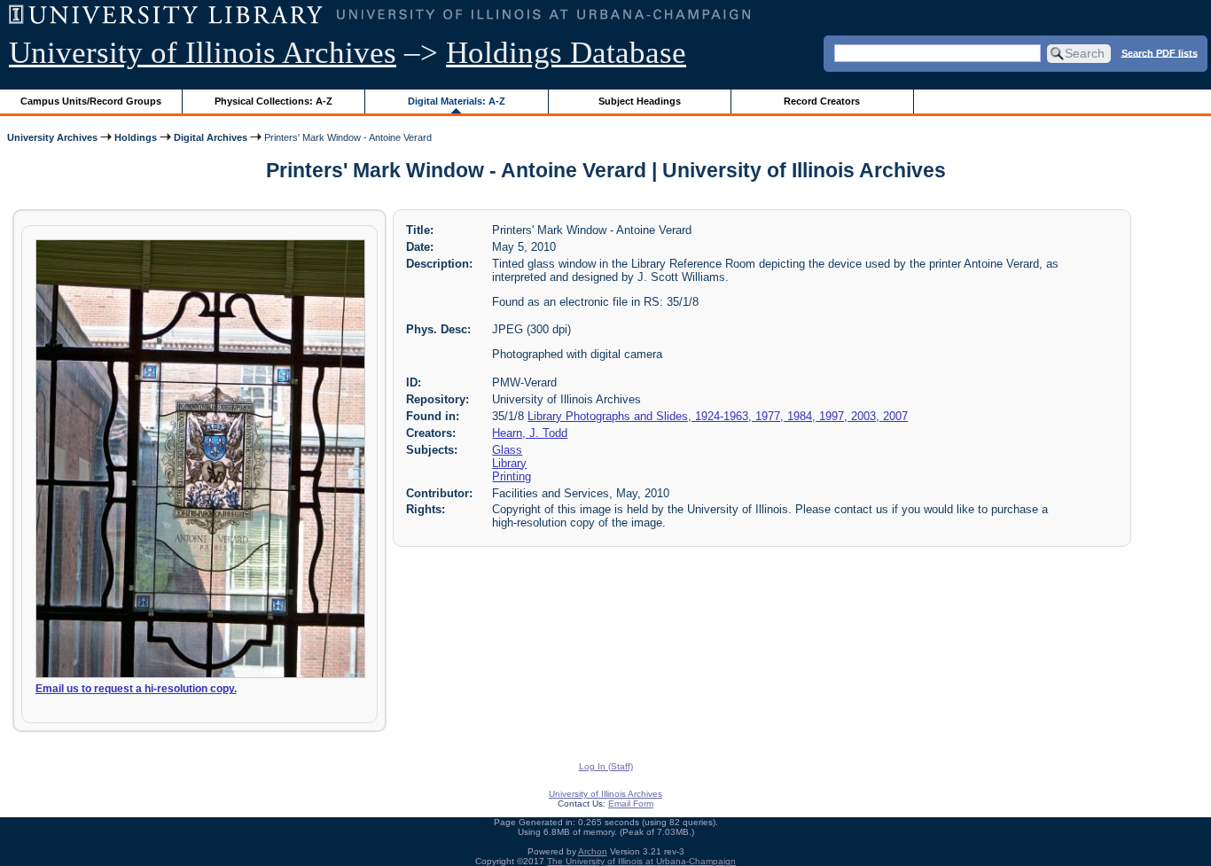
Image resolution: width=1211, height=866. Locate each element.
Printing (511, 476)
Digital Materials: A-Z (456, 101)
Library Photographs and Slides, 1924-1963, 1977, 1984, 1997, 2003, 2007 (717, 416)
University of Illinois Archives (202, 52)
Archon (592, 851)
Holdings (135, 137)
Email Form (630, 803)
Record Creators (822, 101)
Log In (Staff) (606, 766)
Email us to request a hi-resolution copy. (136, 688)
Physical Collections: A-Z (273, 101)
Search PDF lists (1159, 52)
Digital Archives (210, 137)
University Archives (52, 137)
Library (509, 463)
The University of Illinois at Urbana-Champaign (641, 861)
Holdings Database (566, 52)
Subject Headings (639, 101)
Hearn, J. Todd (529, 433)
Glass (507, 449)
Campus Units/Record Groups (90, 101)
